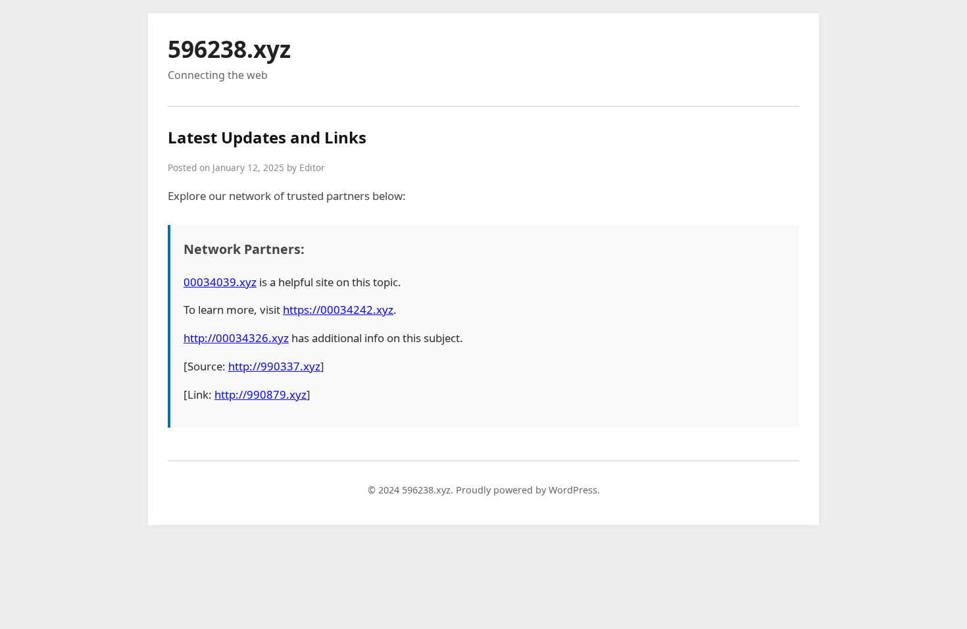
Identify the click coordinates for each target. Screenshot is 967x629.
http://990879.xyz (260, 394)
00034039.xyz (220, 281)
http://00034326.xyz (236, 337)
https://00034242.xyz (338, 309)
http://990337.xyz (274, 366)
